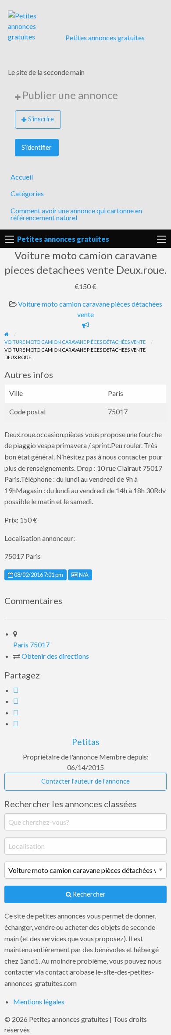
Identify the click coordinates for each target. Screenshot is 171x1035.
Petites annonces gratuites (105, 37)
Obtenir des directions (55, 656)
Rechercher (88, 894)
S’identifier (36, 147)
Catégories (27, 193)
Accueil (22, 177)
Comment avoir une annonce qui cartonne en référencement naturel (76, 214)
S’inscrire (41, 119)
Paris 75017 (31, 644)
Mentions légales (38, 1001)
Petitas (86, 742)
